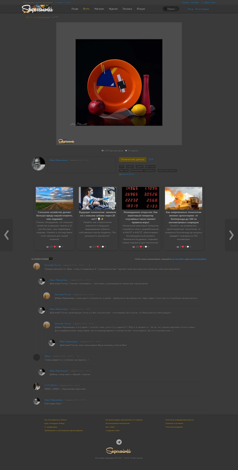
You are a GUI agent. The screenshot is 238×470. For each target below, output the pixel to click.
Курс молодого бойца (54, 423)
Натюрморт (43, 17)
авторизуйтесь (178, 259)
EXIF (150, 159)
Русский (194, 2)
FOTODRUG (51, 385)
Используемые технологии (118, 423)
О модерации (50, 427)
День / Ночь (209, 2)
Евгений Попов (53, 265)
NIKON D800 (128, 174)
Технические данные (132, 159)
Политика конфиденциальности (179, 420)
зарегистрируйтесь (197, 259)
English (185, 2)
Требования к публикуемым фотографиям (63, 430)
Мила (47, 356)
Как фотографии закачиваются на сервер (124, 420)
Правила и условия (174, 423)
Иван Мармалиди (59, 160)
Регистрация (202, 9)
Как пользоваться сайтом (55, 420)
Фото (29, 17)
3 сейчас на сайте (63, 2)
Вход (190, 9)
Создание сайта (113, 430)
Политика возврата (174, 427)
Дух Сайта (110, 427)
